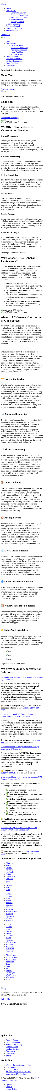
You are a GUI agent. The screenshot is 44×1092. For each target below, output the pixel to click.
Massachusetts (11, 911)
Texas (8, 964)
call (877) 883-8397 (8, 773)
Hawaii (8, 887)
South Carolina (11, 957)
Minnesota (10, 916)
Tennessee (10, 962)
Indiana (9, 896)
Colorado (9, 874)
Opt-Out (9, 1084)
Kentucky (9, 903)
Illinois (8, 894)
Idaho (8, 890)
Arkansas (9, 870)
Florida (8, 883)
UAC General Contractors (16, 1074)
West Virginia (11, 975)
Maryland (9, 909)
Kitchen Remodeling (19, 17)
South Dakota (11, 959)
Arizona (9, 868)
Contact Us (5, 35)
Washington (10, 973)
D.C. (8, 881)
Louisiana (9, 905)
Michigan (9, 914)
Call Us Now (6, 999)
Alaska (8, 865)
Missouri (9, 920)
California (10, 872)
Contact (9, 1087)
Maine (8, 907)
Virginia (9, 971)
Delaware (9, 879)
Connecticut (10, 876)
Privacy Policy (11, 1089)
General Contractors (18, 13)
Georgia (9, 885)
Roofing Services (17, 22)
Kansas (8, 900)
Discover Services (8, 89)
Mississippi (10, 918)
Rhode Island (11, 955)
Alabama (9, 863)
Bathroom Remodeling (19, 15)
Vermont (9, 968)
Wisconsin (10, 977)
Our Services (11, 11)
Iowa (8, 898)
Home (8, 8)
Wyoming (9, 979)
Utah (8, 966)
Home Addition (17, 19)
